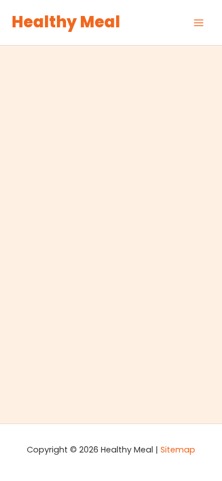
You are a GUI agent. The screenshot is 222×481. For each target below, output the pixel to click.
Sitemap (178, 449)
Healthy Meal (65, 22)
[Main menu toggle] (199, 23)
